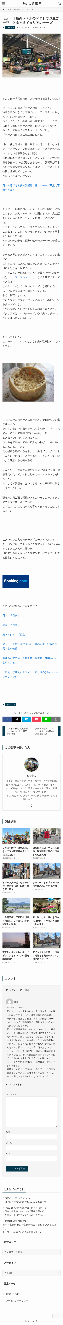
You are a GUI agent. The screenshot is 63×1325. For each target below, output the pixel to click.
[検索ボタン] (59, 3)
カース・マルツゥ (20, 277)
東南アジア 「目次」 (14, 634)
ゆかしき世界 (31, 3)
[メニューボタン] (3, 3)
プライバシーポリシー (17, 1300)
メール (9, 1143)
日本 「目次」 (11, 615)
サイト (9, 1154)
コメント (11, 1094)
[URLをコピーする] (56, 719)
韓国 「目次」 (11, 624)
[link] (31, 805)
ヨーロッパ (10, 27)
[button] (7, 719)
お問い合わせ (12, 1294)
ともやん (31, 775)
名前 (8, 1132)
